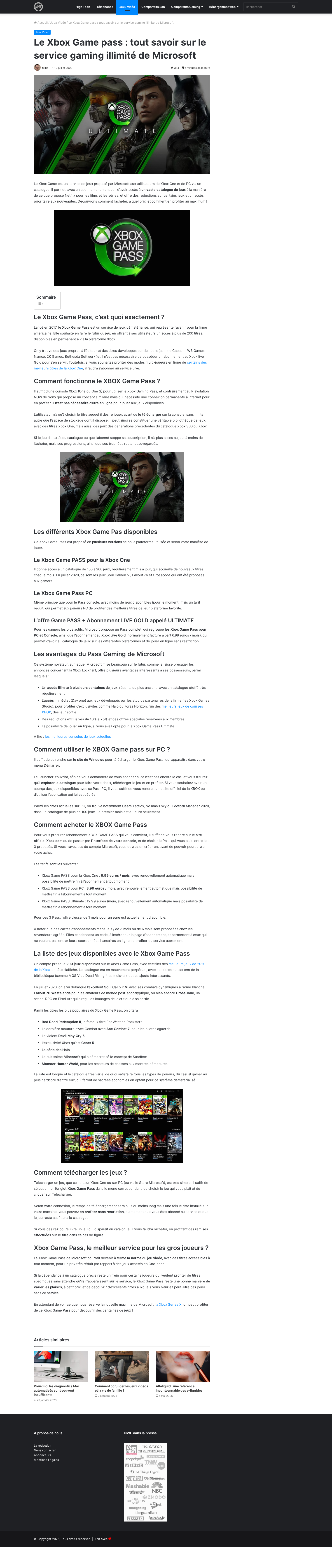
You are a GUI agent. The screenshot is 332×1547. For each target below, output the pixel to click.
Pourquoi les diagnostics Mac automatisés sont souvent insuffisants (57, 1390)
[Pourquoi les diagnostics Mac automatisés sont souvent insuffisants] (61, 1366)
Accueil (42, 22)
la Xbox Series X (168, 1304)
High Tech (83, 7)
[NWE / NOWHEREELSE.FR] (38, 6)
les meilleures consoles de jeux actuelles (78, 736)
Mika (45, 67)
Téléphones (104, 7)
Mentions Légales (46, 1460)
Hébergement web (222, 7)
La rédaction (42, 1445)
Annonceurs (42, 1455)
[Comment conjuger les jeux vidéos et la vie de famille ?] (122, 1366)
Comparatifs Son (153, 7)
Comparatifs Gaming (185, 7)
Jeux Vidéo (127, 7)
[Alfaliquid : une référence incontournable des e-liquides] (183, 1366)
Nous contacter (45, 1450)
